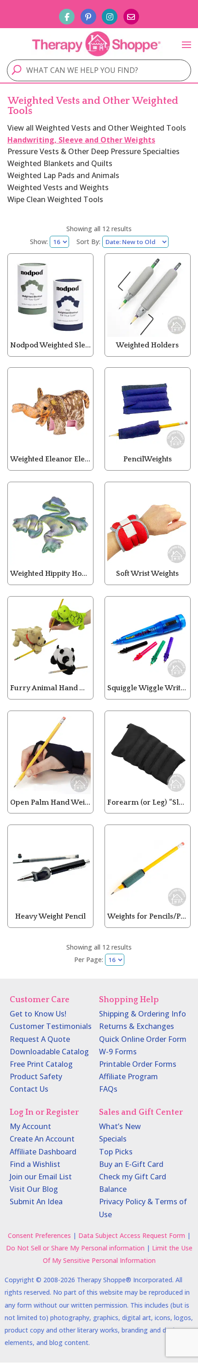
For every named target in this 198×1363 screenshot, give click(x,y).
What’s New (120, 1126)
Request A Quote (40, 1039)
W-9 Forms (118, 1051)
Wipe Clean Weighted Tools (55, 199)
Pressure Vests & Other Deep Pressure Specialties (93, 151)
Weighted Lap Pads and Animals (63, 175)
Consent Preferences (39, 1235)
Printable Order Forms (137, 1064)
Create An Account (42, 1139)
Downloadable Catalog (49, 1051)
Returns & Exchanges (136, 1026)
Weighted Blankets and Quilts (59, 163)
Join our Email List (41, 1177)
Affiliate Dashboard (43, 1152)
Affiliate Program (128, 1076)
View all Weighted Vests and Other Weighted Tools (96, 128)
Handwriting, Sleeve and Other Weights (81, 140)
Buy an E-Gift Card (131, 1164)
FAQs (108, 1089)
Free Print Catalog (41, 1064)
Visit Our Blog (34, 1189)
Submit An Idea (36, 1201)
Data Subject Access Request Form (131, 1235)
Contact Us (29, 1089)
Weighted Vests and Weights (58, 187)
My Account (30, 1126)
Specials (113, 1139)
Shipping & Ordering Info (142, 1014)
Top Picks (116, 1152)
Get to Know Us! (38, 1014)
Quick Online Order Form (142, 1039)
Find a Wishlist (35, 1164)
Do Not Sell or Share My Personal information (75, 1247)
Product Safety (36, 1076)
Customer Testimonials (51, 1026)
